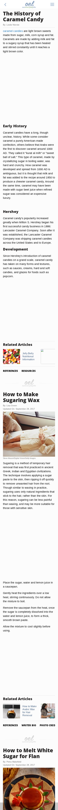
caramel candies (13, 31)
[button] (5, 4)
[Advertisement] (29, 92)
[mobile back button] (5, 4)
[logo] (29, 4)
